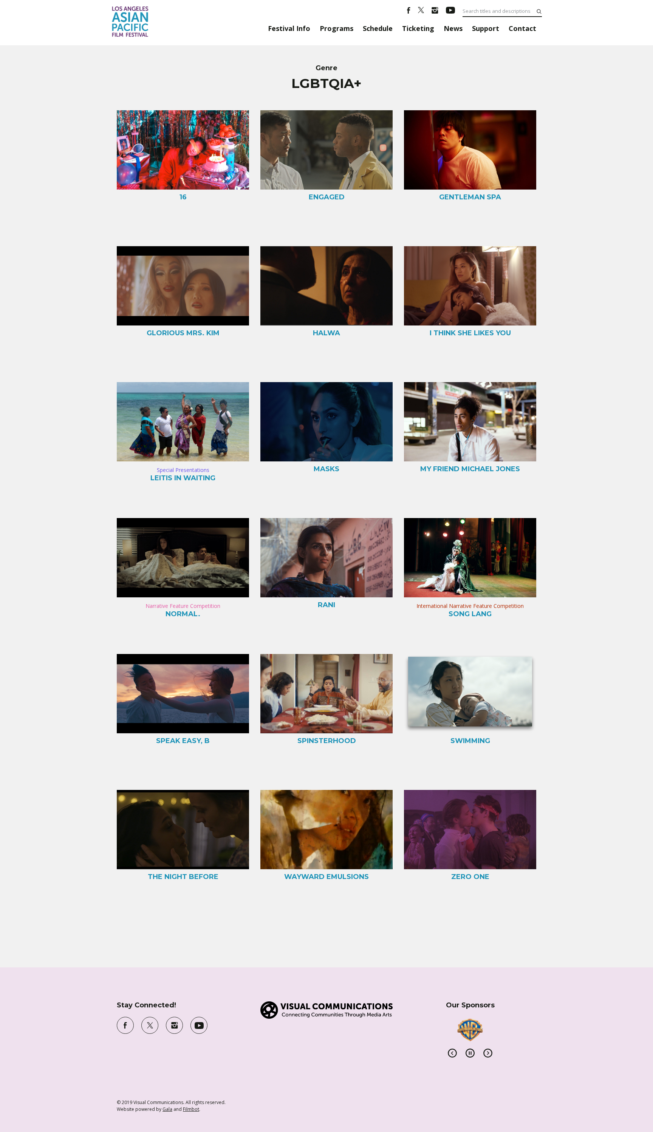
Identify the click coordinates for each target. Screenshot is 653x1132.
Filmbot (191, 1109)
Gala (167, 1109)
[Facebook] (408, 11)
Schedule (378, 28)
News (453, 28)
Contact (522, 28)
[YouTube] (450, 11)
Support (485, 28)
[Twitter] (421, 11)
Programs (336, 28)
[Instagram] (435, 11)
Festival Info (289, 28)
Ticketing (418, 28)
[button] (452, 1053)
